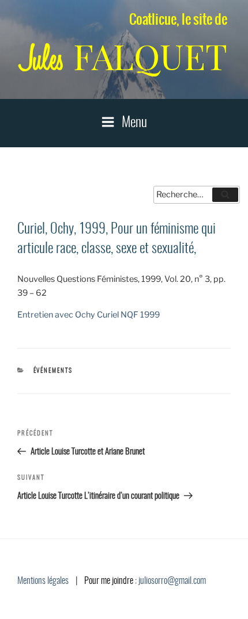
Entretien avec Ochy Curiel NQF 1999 (88, 315)
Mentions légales (43, 581)
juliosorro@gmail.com (172, 581)
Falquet (124, 57)
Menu (134, 123)
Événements (53, 371)
